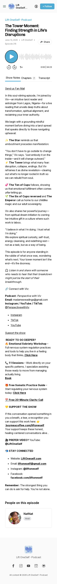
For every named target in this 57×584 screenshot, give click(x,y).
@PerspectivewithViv (17, 307)
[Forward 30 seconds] (14, 67)
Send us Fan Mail (15, 88)
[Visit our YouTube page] (28, 565)
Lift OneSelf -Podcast (21, 6)
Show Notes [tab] (13, 77)
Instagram (16, 315)
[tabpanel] (28, 290)
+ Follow (47, 6)
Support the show (15, 332)
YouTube (16, 325)
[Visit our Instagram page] (20, 565)
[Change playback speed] (21, 67)
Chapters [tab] (28, 78)
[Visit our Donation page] (43, 565)
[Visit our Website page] (36, 565)
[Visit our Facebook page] (13, 565)
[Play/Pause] (11, 56)
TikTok (14, 320)
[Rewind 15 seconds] (9, 67)
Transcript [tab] (44, 78)
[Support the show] (36, 6)
